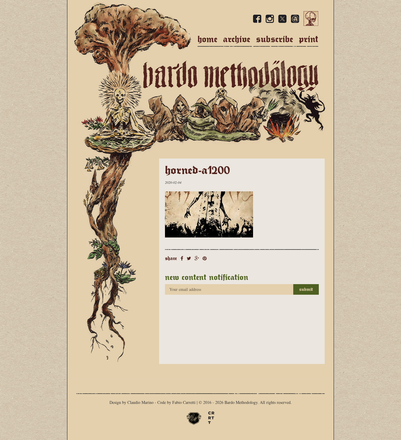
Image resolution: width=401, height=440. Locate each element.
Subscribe (274, 39)
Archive (236, 39)
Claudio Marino (140, 402)
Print (308, 39)
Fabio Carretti (184, 402)
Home (208, 39)
